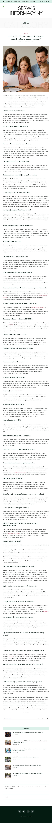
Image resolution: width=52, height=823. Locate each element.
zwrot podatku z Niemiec (14, 533)
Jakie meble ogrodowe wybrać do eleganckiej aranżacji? (26, 757)
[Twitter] (23, 811)
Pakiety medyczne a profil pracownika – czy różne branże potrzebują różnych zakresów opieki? (29, 750)
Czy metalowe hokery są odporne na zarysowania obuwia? (27, 765)
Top (26, 820)
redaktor (22, 41)
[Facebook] (19, 811)
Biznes (26, 33)
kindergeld (45, 611)
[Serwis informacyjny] (26, 10)
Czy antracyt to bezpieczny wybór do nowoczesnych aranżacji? (28, 773)
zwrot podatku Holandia (20, 472)
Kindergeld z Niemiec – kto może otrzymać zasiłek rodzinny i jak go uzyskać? (26, 38)
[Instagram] (28, 811)
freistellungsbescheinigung (37, 307)
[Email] (47, 718)
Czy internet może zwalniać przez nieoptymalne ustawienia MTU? (29, 733)
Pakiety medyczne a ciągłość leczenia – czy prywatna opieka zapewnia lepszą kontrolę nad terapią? (25, 1)
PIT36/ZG (10, 324)
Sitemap (7, 797)
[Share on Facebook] (42, 718)
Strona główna (24, 26)
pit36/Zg (11, 656)
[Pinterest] (45, 718)
